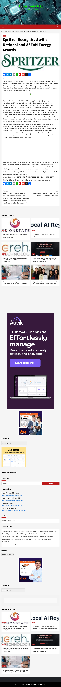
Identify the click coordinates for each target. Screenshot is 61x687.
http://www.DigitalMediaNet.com (12, 500)
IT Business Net (30, 6)
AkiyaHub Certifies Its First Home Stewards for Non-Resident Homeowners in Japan (44, 282)
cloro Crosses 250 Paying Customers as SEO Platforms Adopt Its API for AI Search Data (15, 282)
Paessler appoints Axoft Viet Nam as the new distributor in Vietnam (45, 193)
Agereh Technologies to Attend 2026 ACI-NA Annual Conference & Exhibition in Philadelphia (15, 259)
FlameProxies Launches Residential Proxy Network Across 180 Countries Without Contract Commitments (44, 259)
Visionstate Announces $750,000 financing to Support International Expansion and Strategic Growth (15, 235)
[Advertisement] (30, 16)
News (4, 35)
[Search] (58, 26)
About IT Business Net (8, 520)
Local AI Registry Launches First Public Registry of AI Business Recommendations (44, 235)
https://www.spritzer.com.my (17, 174)
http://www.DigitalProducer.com (12, 495)
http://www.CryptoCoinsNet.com (12, 505)
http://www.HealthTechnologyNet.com (14, 510)
